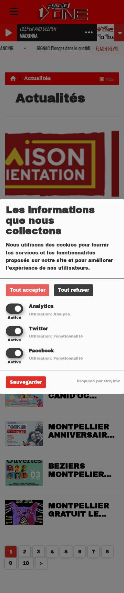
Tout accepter (27, 290)
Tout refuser (73, 290)
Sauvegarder (26, 382)
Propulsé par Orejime (98, 381)
